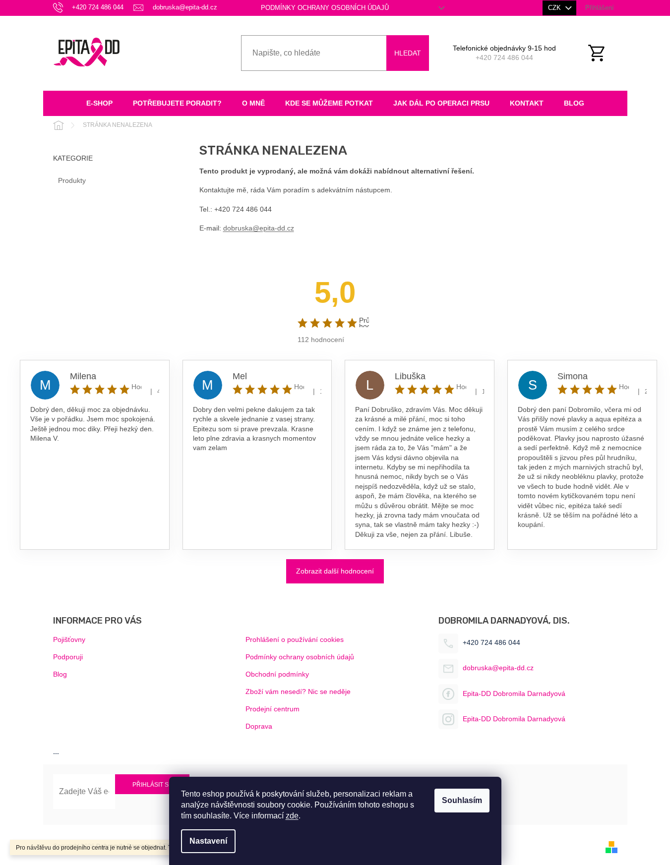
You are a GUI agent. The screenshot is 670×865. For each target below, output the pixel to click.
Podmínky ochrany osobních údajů (325, 7)
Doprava (258, 726)
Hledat (407, 53)
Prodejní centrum (272, 709)
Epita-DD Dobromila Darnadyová (514, 693)
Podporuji (68, 657)
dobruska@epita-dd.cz (258, 228)
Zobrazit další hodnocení (335, 571)
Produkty (72, 180)
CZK (555, 7)
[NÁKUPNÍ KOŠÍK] (602, 53)
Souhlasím (462, 800)
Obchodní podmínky (277, 674)
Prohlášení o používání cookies (294, 639)
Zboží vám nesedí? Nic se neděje (298, 691)
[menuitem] (99, 103)
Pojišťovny (69, 639)
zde (292, 815)
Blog (60, 674)
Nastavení (208, 841)
